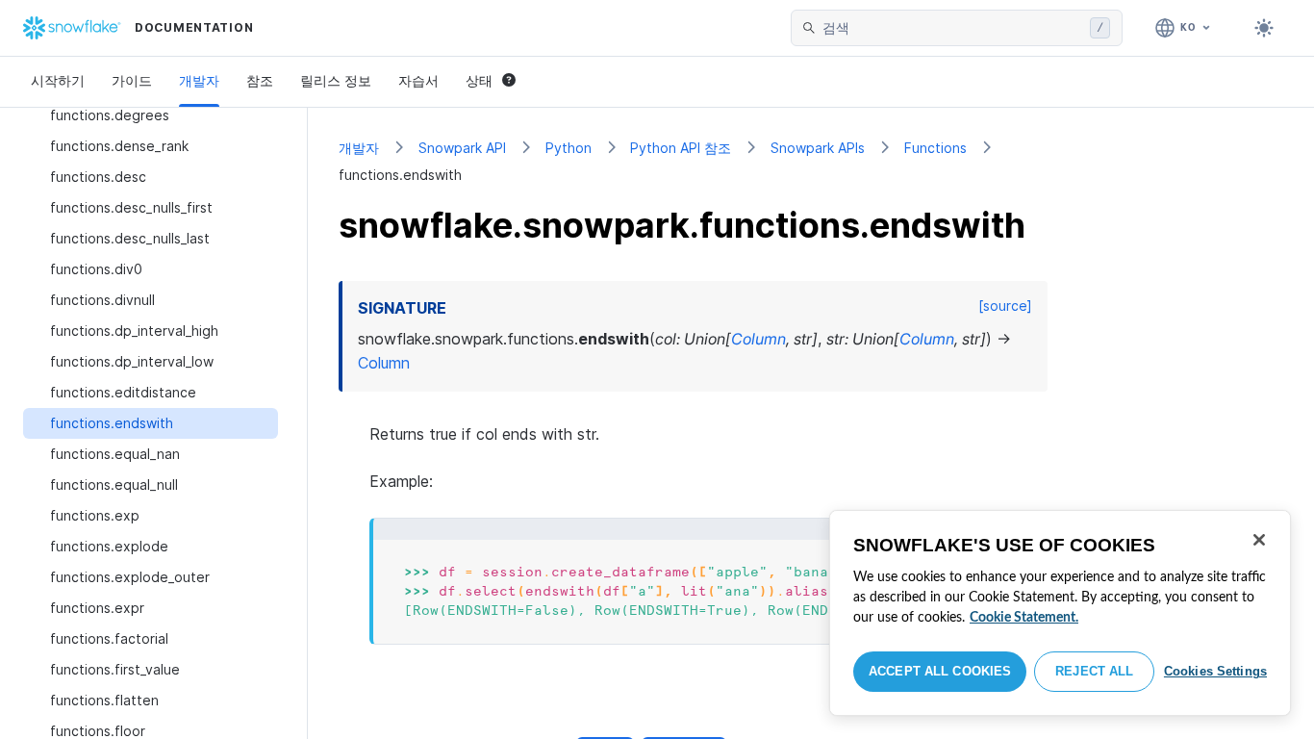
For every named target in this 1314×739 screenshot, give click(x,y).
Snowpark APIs (818, 148)
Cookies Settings (1215, 671)
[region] (1060, 613)
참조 (259, 80)
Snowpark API (462, 148)
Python (568, 148)
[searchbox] (952, 28)
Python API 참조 (680, 148)
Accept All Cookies (940, 671)
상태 (479, 80)
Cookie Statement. (1024, 617)
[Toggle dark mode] (1264, 28)
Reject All (1094, 671)
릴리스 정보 (335, 80)
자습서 (418, 80)
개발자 (199, 80)
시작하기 (58, 80)
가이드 (132, 80)
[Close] (1259, 540)
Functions (935, 148)
